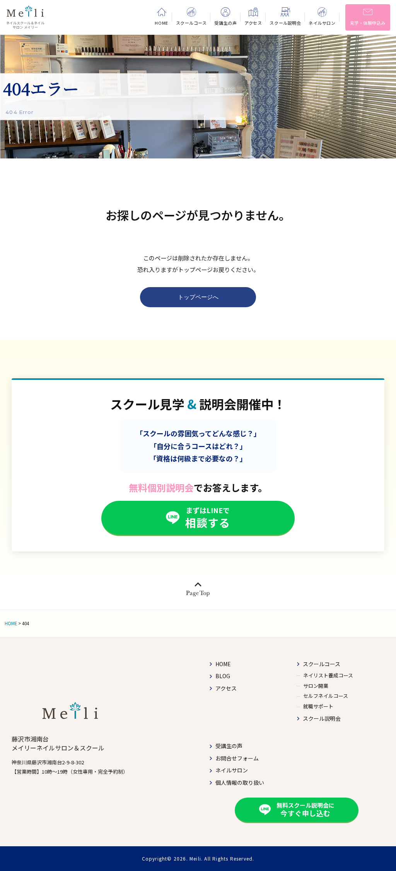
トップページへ (198, 297)
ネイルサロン (231, 770)
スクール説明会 (322, 718)
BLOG (222, 676)
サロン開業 (315, 685)
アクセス (226, 688)
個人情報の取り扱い (239, 782)
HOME (223, 664)
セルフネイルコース (325, 695)
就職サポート (318, 706)
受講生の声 (228, 746)
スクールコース (321, 664)
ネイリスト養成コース (328, 675)
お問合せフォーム (237, 758)
